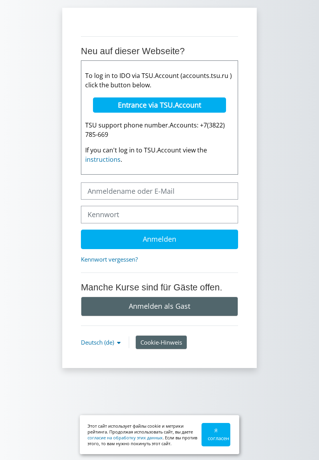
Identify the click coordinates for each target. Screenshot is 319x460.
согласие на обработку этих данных (125, 438)
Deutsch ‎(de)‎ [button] (98, 342)
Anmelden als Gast (159, 306)
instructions (103, 159)
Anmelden (159, 239)
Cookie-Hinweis (161, 342)
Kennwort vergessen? (109, 259)
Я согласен (218, 434)
